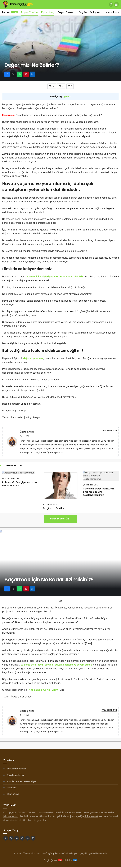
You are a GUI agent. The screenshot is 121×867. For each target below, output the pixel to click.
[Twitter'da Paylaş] (13, 74)
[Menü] (116, 4)
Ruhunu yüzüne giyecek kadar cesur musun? (20, 484)
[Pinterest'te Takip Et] (22, 838)
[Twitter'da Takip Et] (11, 838)
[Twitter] (20, 436)
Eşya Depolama (15, 775)
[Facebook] (24, 436)
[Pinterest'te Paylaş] (26, 74)
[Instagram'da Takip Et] (33, 838)
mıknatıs (11, 787)
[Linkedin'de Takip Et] (16, 838)
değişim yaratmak (33, 358)
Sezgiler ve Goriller (53, 508)
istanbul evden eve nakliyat (22, 781)
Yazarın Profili (109, 430)
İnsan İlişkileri (113, 12)
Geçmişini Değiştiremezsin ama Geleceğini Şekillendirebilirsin (98, 492)
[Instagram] (27, 436)
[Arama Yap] (111, 4)
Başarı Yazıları (29, 12)
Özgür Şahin (51, 853)
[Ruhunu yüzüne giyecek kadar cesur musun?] (20, 472)
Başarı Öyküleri (66, 12)
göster (67, 96)
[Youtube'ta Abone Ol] (27, 838)
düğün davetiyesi (16, 768)
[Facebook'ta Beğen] (5, 838)
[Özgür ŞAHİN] (13, 441)
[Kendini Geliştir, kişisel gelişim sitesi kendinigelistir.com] (17, 4)
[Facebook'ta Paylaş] (7, 74)
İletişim (70, 860)
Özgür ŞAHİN (26, 431)
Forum (9, 12)
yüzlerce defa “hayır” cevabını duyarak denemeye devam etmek (56, 664)
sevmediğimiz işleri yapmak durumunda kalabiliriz (55, 276)
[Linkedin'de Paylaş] (32, 74)
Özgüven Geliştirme (90, 12)
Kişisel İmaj (47, 12)
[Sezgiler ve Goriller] (60, 485)
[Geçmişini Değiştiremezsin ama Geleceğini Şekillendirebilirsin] (101, 476)
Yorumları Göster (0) (59, 518)
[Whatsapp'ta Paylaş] (19, 74)
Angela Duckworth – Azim (43, 689)
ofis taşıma (13, 793)
